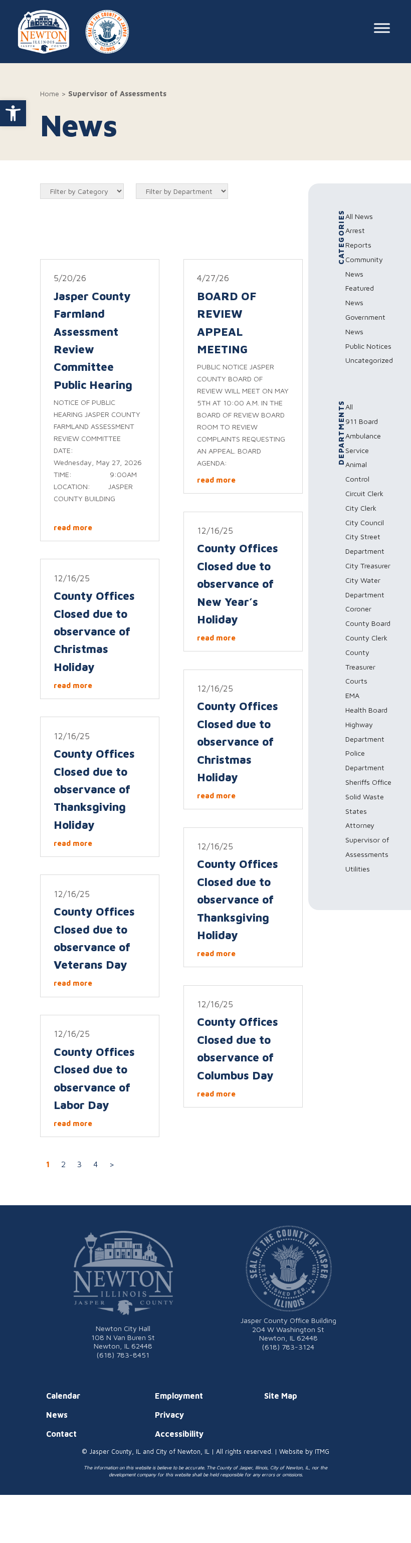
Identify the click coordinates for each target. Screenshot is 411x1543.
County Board (367, 623)
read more (73, 527)
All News (359, 216)
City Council (364, 522)
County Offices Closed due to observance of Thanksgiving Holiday (94, 789)
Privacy (169, 1414)
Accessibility (179, 1433)
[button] (13, 113)
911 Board (361, 421)
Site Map (280, 1395)
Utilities (357, 868)
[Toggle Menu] (382, 28)
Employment (179, 1395)
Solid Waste (364, 796)
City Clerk (360, 508)
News (57, 1414)
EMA (352, 695)
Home (49, 93)
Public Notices (368, 346)
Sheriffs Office (368, 782)
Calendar (63, 1395)
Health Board (366, 710)
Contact (61, 1433)
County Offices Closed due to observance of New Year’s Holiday (237, 583)
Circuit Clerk (364, 493)
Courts (356, 681)
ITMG (322, 1451)
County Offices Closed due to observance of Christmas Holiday (94, 631)
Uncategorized (369, 360)
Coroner (358, 608)
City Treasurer (367, 565)
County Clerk (366, 637)
